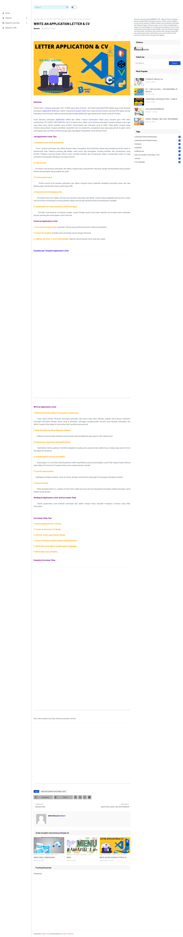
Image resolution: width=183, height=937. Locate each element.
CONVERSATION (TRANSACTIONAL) (157, 140)
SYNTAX (157, 158)
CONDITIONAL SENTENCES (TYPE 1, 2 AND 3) (161, 99)
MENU (69, 857)
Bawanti (37, 28)
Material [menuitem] (8, 18)
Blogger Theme (45, 934)
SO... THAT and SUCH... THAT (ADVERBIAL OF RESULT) (161, 90)
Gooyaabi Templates (67, 934)
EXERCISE (157, 144)
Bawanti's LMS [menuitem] (10, 28)
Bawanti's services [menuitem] (12, 23)
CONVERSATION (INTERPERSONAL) (157, 137)
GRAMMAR (157, 147)
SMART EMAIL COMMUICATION (44, 857)
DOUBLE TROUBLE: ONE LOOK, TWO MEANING (162, 119)
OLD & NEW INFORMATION (155, 109)
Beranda (36, 19)
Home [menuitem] (7, 13)
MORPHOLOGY (157, 151)
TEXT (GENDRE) (157, 162)
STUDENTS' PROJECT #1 (154, 79)
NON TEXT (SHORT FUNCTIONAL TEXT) (52, 19)
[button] (74, 7)
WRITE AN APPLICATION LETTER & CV (113, 857)
